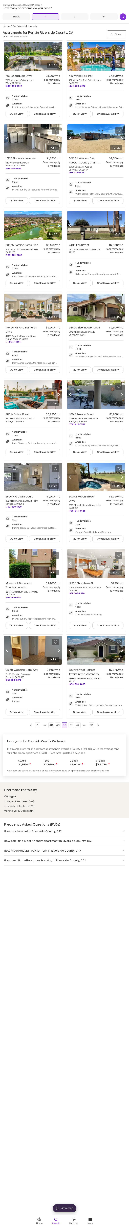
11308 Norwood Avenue (21, 158)
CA (14, 26)
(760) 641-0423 (77, 511)
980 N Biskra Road (17, 414)
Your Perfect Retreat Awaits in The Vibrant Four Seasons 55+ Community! (85, 674)
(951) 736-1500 (76, 173)
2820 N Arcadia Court (19, 496)
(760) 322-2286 (14, 255)
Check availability (45, 114)
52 (77, 725)
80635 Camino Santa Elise (22, 245)
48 (51, 725)
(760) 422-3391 (77, 424)
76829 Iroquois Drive (19, 75)
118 (91, 725)
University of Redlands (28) (19, 806)
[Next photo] (59, 56)
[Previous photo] (7, 56)
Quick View (17, 114)
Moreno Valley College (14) (19, 811)
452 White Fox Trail (81, 75)
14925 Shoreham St (81, 583)
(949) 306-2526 (14, 86)
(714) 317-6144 (13, 342)
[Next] (123, 16)
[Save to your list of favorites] (55, 48)
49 (58, 725)
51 (71, 725)
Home (6, 26)
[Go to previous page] (31, 725)
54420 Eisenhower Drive (84, 327)
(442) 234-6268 (77, 86)
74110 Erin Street (79, 245)
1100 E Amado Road (81, 414)
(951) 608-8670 (77, 593)
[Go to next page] (98, 725)
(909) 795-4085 (77, 684)
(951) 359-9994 (13, 168)
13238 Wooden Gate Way (22, 669)
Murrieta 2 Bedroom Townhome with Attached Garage (19, 587)
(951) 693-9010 (13, 597)
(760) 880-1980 (14, 507)
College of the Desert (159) (19, 801)
